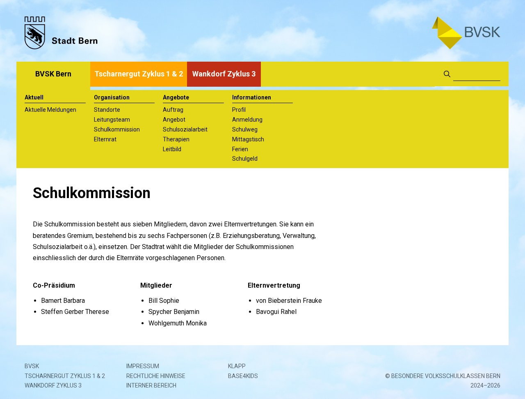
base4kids (243, 376)
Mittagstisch (248, 139)
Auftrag (173, 109)
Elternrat (105, 139)
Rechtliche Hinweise (155, 376)
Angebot (174, 119)
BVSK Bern (53, 73)
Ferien (240, 149)
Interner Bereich (151, 385)
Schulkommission (117, 129)
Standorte (107, 109)
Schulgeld (245, 158)
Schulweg (245, 129)
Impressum (142, 366)
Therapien (176, 139)
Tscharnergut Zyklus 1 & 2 (138, 73)
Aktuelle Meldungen (50, 109)
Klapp (237, 366)
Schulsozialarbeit (185, 129)
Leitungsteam (112, 119)
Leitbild (172, 149)
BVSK (32, 366)
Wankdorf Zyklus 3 (224, 73)
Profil (239, 109)
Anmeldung (247, 119)
